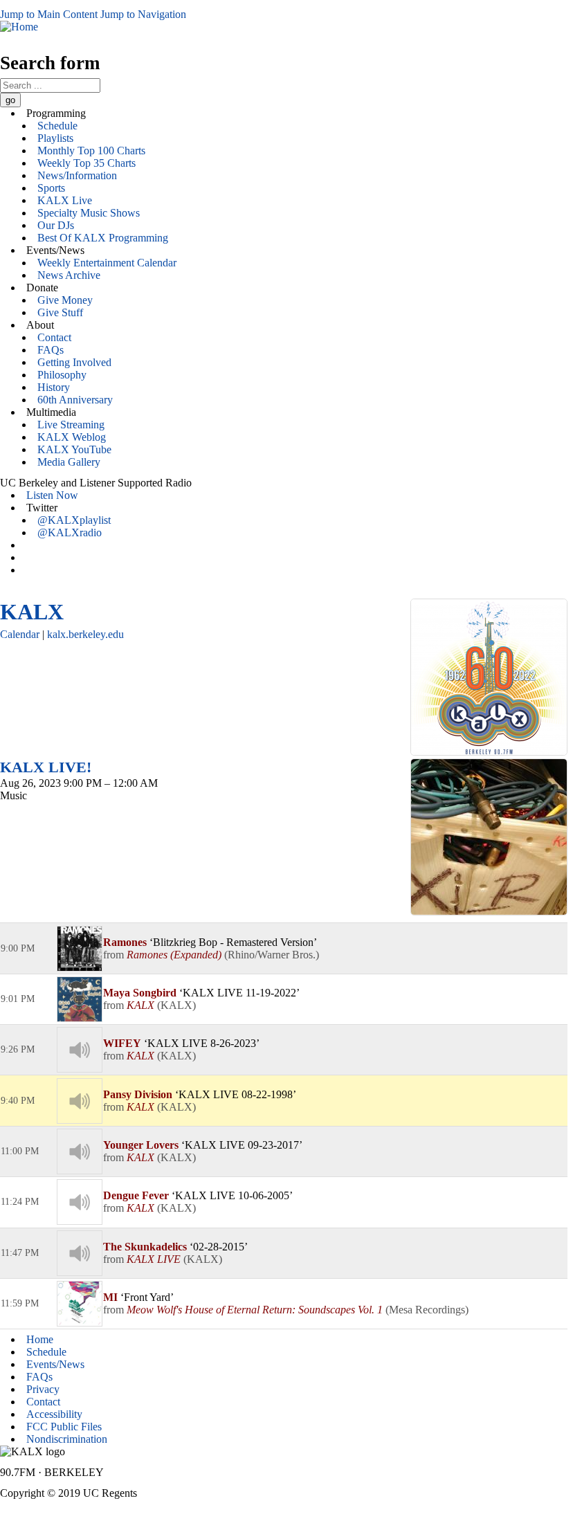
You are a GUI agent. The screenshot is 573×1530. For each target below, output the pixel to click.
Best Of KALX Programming (102, 238)
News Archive (68, 275)
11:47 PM (20, 1253)
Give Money (65, 300)
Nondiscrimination (66, 1439)
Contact (54, 337)
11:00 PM (20, 1151)
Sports (51, 188)
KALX (32, 611)
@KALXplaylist (74, 520)
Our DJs (55, 225)
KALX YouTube (74, 449)
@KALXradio (69, 532)
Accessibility (54, 1414)
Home (39, 1339)
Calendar (19, 634)
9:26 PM (18, 1049)
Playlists (55, 138)
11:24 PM (20, 1201)
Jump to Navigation (143, 14)
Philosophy (62, 375)
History (53, 387)
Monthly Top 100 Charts (91, 150)
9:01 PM (18, 999)
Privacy (43, 1389)
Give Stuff (60, 312)
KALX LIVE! (45, 767)
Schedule (57, 125)
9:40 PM (18, 1100)
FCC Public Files (64, 1426)
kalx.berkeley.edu (85, 634)
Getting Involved (74, 362)
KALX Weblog (71, 437)
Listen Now (52, 495)
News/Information (77, 175)
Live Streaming (70, 424)
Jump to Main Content (49, 14)
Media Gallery (68, 462)
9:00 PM (18, 948)
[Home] (19, 27)
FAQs (50, 350)
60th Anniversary (75, 400)
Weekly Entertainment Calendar (106, 262)
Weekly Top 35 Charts (86, 163)
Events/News (55, 1364)
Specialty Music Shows (88, 213)
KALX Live (64, 200)
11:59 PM (20, 1303)
